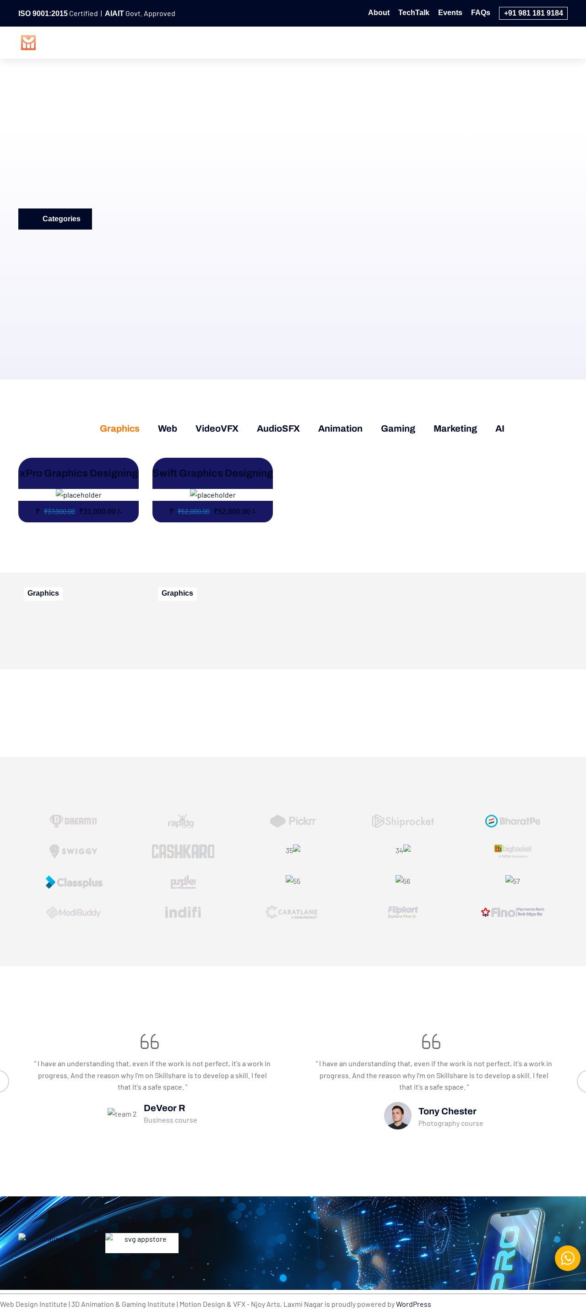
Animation (419, 41)
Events (450, 12)
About (379, 12)
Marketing (518, 41)
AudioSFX (365, 41)
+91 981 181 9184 (533, 13)
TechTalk (413, 12)
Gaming (469, 41)
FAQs (480, 12)
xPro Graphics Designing (79, 473)
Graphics (226, 41)
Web (268, 41)
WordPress (413, 1303)
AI (557, 41)
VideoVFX (311, 41)
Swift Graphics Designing (212, 473)
